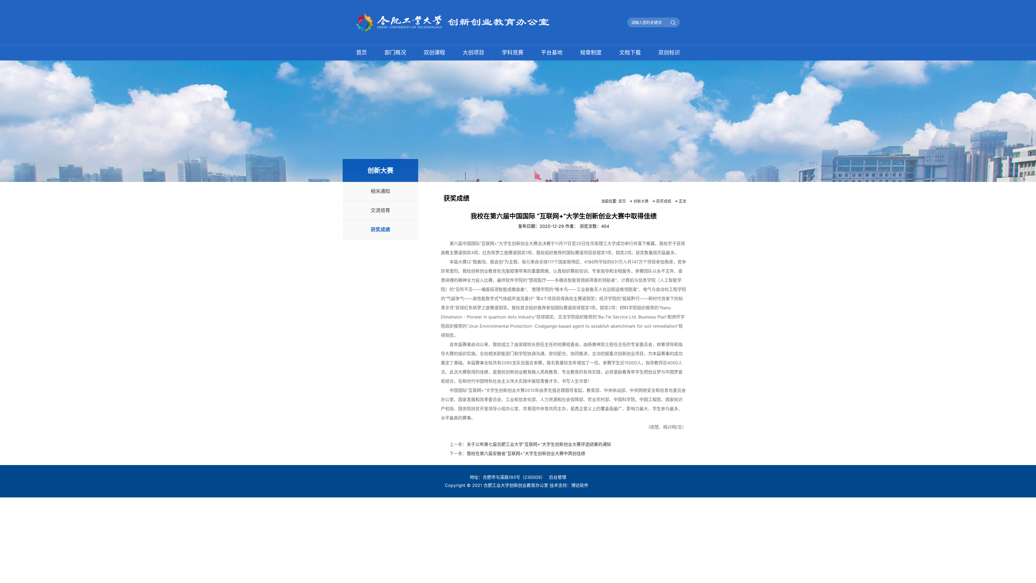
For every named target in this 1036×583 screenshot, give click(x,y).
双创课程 (434, 52)
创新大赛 (641, 201)
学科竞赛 (512, 52)
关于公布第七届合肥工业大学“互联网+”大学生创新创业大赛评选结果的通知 (539, 444)
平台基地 (552, 52)
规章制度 (591, 52)
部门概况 (395, 52)
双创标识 (669, 52)
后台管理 (557, 477)
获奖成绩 (380, 229)
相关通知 (380, 191)
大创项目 (473, 52)
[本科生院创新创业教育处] (473, 15)
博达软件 (579, 485)
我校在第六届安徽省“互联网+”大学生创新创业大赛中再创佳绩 (526, 453)
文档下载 (630, 52)
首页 (361, 52)
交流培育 (380, 210)
